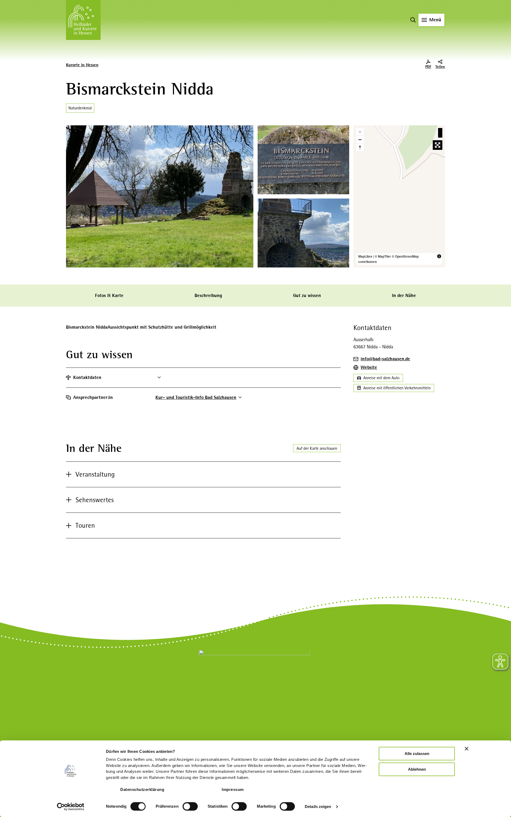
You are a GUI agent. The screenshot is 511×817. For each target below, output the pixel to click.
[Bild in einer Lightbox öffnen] (254, 685)
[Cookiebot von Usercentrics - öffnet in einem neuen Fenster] (70, 807)
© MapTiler (383, 256)
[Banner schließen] (466, 748)
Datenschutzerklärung (142, 789)
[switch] (190, 806)
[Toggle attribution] (439, 256)
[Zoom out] (360, 139)
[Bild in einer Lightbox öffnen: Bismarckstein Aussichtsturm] (303, 233)
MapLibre (365, 256)
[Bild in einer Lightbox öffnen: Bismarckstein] (159, 196)
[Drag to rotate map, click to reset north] (360, 147)
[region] (399, 196)
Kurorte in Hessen (82, 65)
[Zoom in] (360, 132)
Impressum (233, 789)
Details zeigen (318, 806)
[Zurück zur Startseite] (83, 20)
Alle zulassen (417, 753)
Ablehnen (417, 769)
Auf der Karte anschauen (316, 448)
